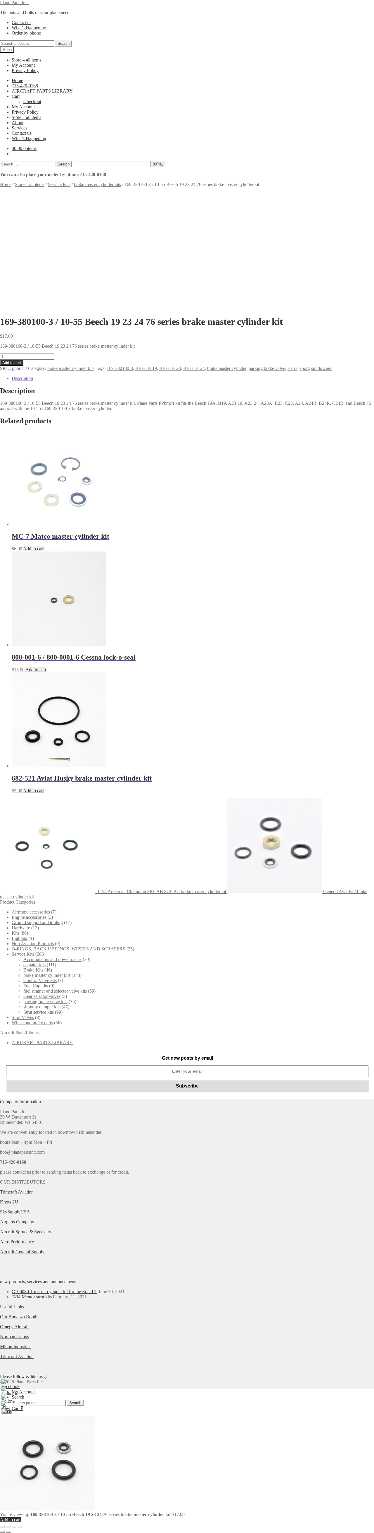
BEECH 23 (170, 368)
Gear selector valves (41, 996)
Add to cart (11, 363)
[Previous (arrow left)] (2, 1532)
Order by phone (26, 32)
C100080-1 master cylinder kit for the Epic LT (54, 1291)
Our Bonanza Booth (18, 1316)
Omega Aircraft (14, 1326)
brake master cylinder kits (97, 184)
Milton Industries (15, 1346)
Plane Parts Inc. (14, 2)
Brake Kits (33, 969)
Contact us (21, 22)
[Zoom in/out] (2, 1526)
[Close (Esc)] (20, 1526)
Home (17, 80)
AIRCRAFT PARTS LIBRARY (42, 90)
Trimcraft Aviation (17, 1191)
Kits (15, 933)
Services (19, 127)
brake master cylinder (226, 368)
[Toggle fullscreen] (8, 1526)
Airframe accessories (31, 911)
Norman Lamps (14, 1336)
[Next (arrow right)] (8, 1532)
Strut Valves (23, 1017)
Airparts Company (17, 1221)
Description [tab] (22, 378)
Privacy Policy (25, 70)
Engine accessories (29, 917)
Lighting (19, 938)
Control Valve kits (40, 980)
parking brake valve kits (45, 1001)
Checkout (32, 101)
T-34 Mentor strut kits (32, 1296)
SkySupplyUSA (15, 1211)
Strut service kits (38, 1012)
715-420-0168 (25, 85)
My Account (23, 65)
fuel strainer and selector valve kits (55, 991)
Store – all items (26, 59)
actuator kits (34, 964)
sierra (292, 368)
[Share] (14, 1526)
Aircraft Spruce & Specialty (25, 1231)
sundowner (321, 368)
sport (304, 368)
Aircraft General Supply (22, 1251)
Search (64, 43)
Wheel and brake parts (32, 1022)
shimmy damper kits (41, 1006)
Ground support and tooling (37, 922)
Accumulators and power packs (52, 959)
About (17, 122)
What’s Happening (29, 27)
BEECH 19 (146, 368)
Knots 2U (9, 1201)
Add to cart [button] (33, 548)
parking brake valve (267, 368)
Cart (16, 96)
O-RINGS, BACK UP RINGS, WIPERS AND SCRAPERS (68, 948)
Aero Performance (17, 1241)
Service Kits (59, 184)
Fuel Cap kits (35, 985)
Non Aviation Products (33, 943)
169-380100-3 (120, 368)
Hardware (21, 927)
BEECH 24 (194, 368)
